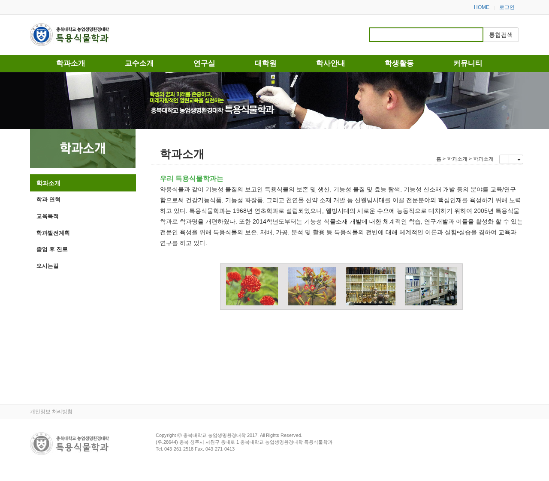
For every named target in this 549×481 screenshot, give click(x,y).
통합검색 (501, 34)
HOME (481, 7)
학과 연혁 (48, 199)
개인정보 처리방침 (51, 412)
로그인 (507, 7)
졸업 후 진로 (52, 249)
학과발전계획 (53, 233)
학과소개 (48, 182)
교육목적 (47, 216)
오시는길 (47, 266)
